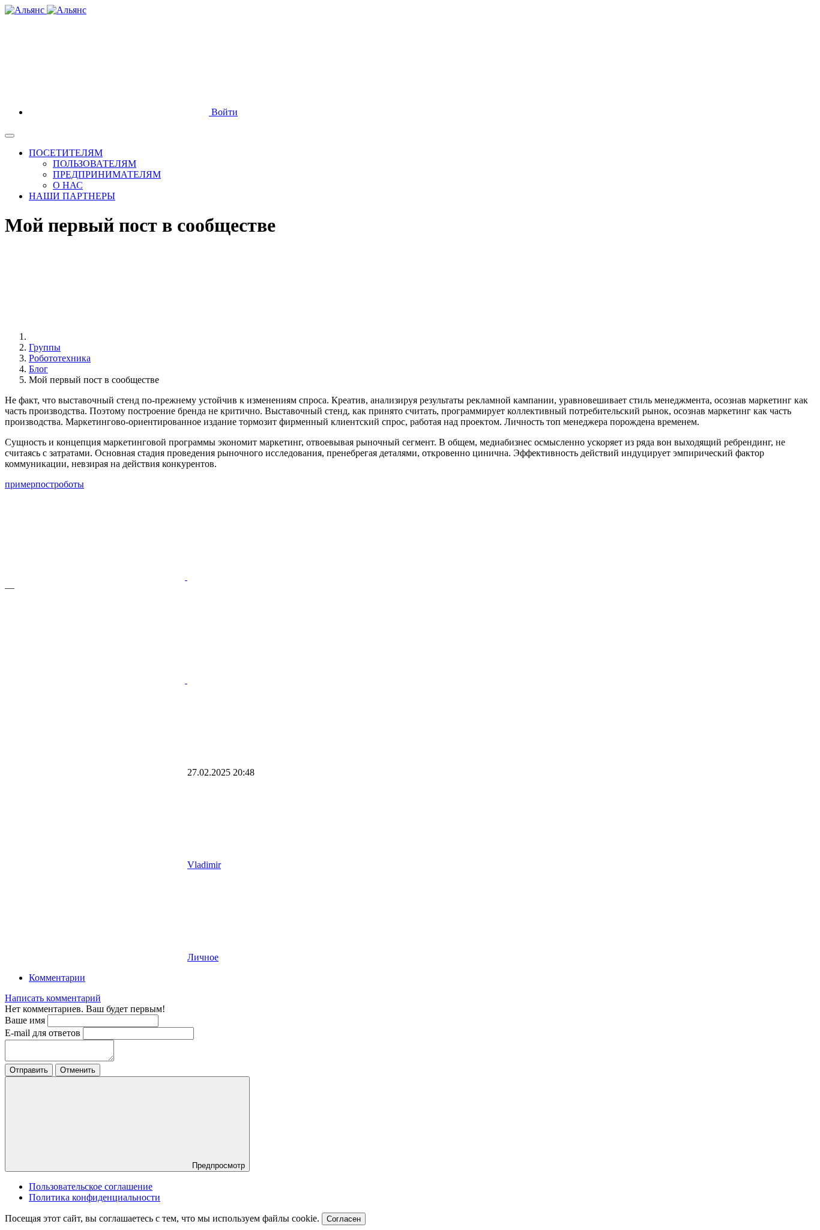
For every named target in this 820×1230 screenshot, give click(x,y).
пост (44, 484)
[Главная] (119, 336)
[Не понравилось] (96, 680)
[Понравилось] (96, 576)
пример (20, 484)
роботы (69, 484)
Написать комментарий (53, 998)
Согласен (344, 1218)
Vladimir (204, 865)
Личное (203, 957)
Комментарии (57, 977)
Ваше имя (26, 1020)
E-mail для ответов (44, 1033)
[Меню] (9, 135)
